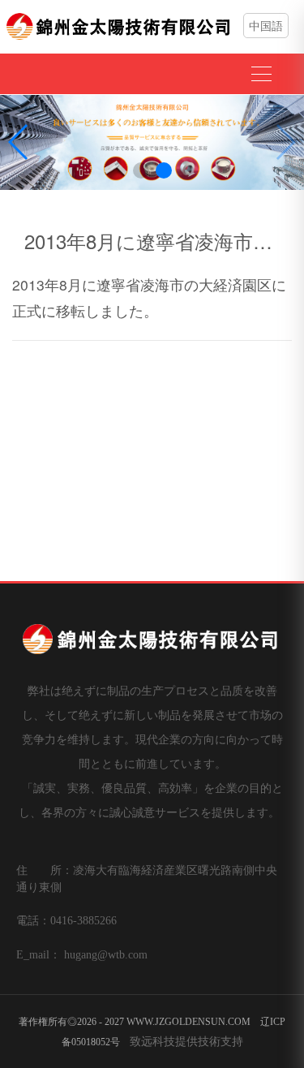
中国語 (266, 25)
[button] (141, 170)
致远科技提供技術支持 (186, 1040)
